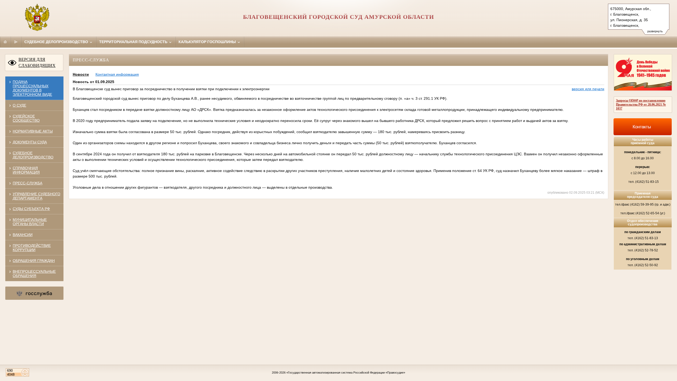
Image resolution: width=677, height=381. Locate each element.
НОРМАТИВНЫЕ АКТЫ (33, 131)
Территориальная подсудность (133, 42)
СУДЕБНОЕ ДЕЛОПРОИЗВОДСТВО (33, 155)
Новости (81, 74)
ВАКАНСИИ (23, 235)
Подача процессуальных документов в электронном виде (32, 88)
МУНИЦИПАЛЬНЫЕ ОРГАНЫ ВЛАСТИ (30, 221)
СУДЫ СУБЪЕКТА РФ (31, 209)
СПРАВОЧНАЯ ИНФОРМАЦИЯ (26, 170)
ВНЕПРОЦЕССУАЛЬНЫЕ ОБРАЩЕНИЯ (34, 273)
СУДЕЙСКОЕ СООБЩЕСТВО (26, 118)
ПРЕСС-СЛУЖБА (27, 183)
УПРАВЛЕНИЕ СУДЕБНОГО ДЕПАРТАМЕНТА (36, 196)
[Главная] (5, 42)
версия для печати (588, 89)
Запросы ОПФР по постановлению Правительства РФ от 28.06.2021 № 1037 (641, 104)
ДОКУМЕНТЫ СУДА (30, 142)
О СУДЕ (19, 105)
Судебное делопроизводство (56, 42)
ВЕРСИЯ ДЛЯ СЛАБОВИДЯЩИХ (37, 62)
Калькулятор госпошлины (208, 42)
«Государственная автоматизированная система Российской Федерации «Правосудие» (345, 372)
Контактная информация (117, 74)
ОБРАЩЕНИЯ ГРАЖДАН (34, 260)
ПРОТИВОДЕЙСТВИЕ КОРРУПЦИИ (32, 247)
